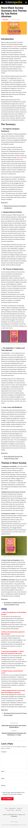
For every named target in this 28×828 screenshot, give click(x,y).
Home (6, 808)
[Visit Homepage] (14, 2)
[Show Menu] (2, 2)
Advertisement (12, 808)
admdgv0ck (5, 19)
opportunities (20, 157)
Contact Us (19, 808)
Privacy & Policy (10, 810)
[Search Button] (26, 2)
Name (3, 771)
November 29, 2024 (15, 19)
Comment (4, 752)
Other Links (18, 810)
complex (15, 46)
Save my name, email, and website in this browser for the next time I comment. (13, 793)
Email (3, 778)
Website (3, 785)
